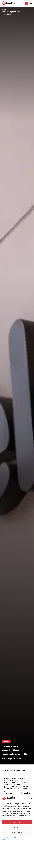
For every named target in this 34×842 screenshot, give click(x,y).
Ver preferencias (17, 833)
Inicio (3, 11)
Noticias (8, 11)
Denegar (17, 828)
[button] (31, 798)
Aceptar (17, 822)
